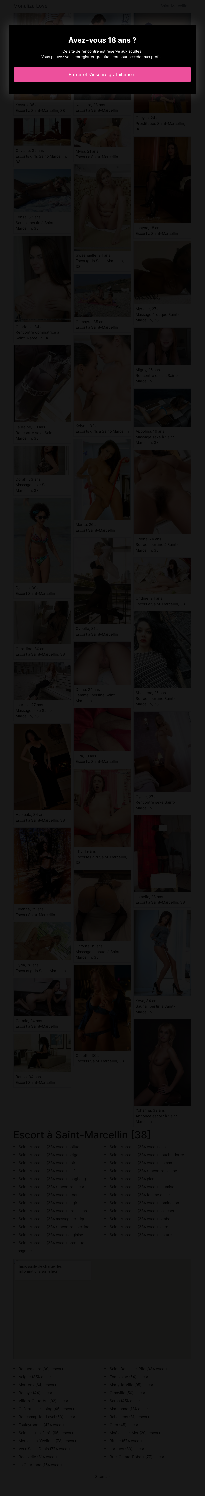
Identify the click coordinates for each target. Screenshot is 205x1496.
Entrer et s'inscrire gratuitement (102, 74)
